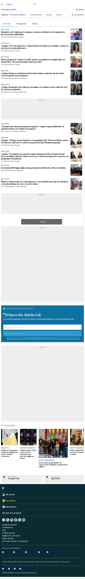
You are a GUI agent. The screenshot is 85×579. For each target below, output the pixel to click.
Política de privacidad (9, 562)
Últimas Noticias (36, 15)
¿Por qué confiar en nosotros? (15, 541)
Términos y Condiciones (46, 338)
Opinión (59, 15)
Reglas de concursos (11, 536)
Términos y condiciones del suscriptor (47, 562)
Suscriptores (79, 15)
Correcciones (65, 562)
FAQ (4, 530)
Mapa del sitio (8, 538)
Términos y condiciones (25, 562)
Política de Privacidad (33, 338)
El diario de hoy (8, 533)
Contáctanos (7, 527)
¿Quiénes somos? (9, 525)
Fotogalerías (8, 426)
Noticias (49, 15)
